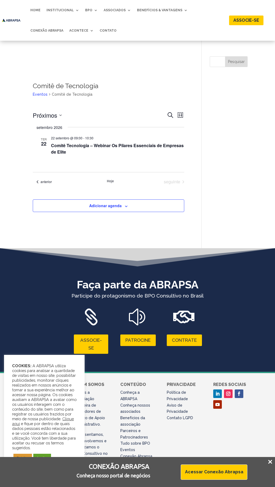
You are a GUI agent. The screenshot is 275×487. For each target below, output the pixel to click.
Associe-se (246, 20)
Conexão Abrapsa (46, 30)
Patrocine (138, 340)
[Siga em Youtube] (217, 404)
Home (35, 10)
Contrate (184, 340)
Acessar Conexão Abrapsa (214, 471)
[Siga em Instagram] (228, 393)
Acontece (78, 30)
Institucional (60, 10)
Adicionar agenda (105, 205)
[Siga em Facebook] (239, 393)
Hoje (110, 181)
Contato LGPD (180, 418)
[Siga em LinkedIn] (217, 393)
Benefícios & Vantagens (159, 10)
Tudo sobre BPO (135, 443)
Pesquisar (236, 62)
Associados (115, 10)
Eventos (40, 94)
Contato (108, 30)
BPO (88, 10)
